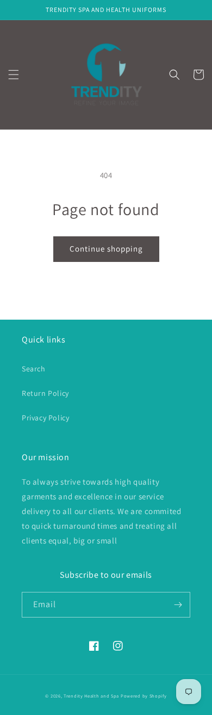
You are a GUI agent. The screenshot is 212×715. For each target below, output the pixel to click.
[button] (14, 75)
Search (34, 369)
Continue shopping (106, 248)
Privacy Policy (45, 418)
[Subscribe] (178, 605)
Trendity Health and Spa (91, 696)
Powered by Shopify (144, 696)
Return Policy (45, 393)
